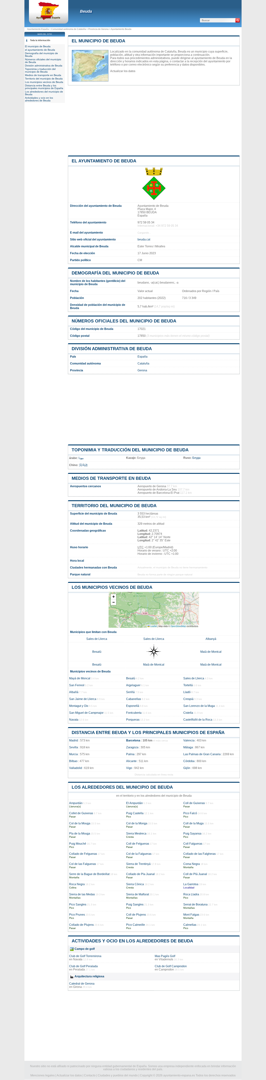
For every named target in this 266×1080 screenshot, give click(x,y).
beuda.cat (144, 239)
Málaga (188, 747)
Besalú (96, 651)
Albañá (73, 692)
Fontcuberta (134, 712)
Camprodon (166, 969)
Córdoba (189, 761)
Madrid (73, 740)
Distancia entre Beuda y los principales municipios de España (148, 732)
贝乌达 (83, 465)
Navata (73, 719)
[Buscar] (237, 20)
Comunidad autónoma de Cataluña (68, 29)
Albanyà (211, 638)
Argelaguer (133, 685)
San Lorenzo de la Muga (199, 705)
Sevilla (73, 747)
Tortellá (188, 685)
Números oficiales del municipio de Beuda (124, 320)
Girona (77, 986)
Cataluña (143, 363)
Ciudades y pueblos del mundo (118, 1075)
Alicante (131, 761)
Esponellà (132, 705)
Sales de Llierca (96, 638)
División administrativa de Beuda (112, 348)
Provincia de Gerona (98, 29)
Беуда (196, 457)
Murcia (73, 754)
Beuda (86, 11)
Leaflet (153, 626)
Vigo (129, 767)
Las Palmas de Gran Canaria (202, 754)
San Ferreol (76, 685)
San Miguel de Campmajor (86, 712)
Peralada (79, 969)
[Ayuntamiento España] (49, 18)
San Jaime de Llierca (82, 699)
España (142, 356)
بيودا (81, 458)
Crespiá (188, 699)
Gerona (142, 370)
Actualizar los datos (122, 71)
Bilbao (73, 761)
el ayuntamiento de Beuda (104, 160)
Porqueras (133, 719)
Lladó (187, 692)
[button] (113, 597)
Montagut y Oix (78, 705)
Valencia (189, 740)
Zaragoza (132, 747)
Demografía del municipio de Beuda (115, 272)
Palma (130, 754)
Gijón (186, 767)
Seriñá (130, 692)
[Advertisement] (154, 120)
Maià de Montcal (210, 651)
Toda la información (40, 40)
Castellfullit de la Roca (197, 719)
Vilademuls (166, 959)
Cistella (188, 712)
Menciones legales (42, 1075)
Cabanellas (133, 699)
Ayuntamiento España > (39, 29)
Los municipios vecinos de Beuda (112, 587)
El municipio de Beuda (98, 40)
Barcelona (133, 740)
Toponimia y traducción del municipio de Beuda (130, 449)
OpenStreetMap (178, 626)
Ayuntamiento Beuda (121, 29)
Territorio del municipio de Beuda (114, 505)
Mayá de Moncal (79, 678)
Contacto (90, 1075)
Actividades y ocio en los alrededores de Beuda (132, 940)
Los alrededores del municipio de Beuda (122, 787)
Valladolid (75, 767)
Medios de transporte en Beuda (111, 478)
